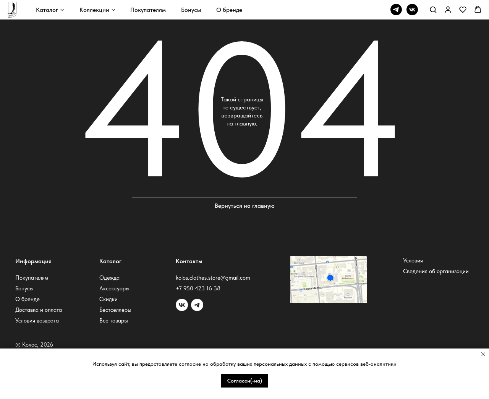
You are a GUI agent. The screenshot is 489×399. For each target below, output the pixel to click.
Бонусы (191, 9)
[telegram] (396, 9)
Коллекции (94, 9)
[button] (433, 9)
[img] (197, 305)
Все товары (113, 320)
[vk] (412, 9)
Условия (413, 260)
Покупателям (148, 9)
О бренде (229, 9)
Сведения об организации (436, 271)
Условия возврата (37, 320)
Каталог (47, 9)
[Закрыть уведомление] (483, 354)
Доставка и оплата (38, 309)
